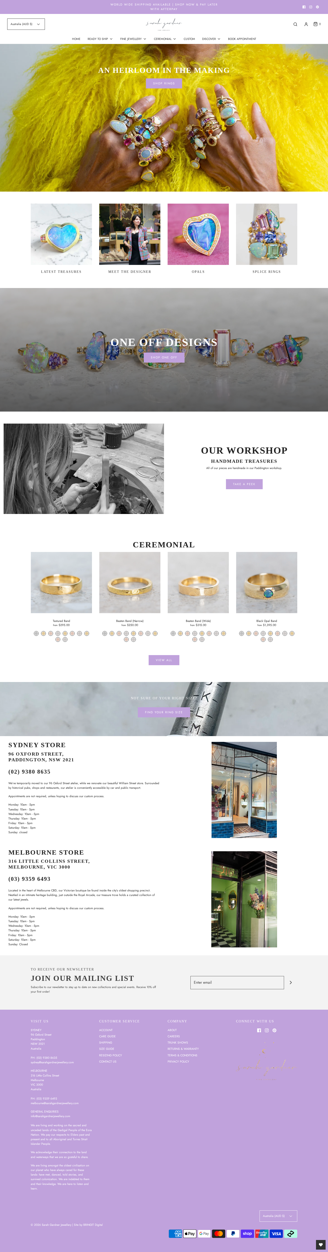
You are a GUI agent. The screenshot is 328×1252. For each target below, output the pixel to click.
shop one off (164, 358)
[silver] (36, 633)
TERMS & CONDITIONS (182, 1055)
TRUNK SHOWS (178, 1042)
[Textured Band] (61, 582)
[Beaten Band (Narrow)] (129, 582)
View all (164, 660)
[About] (129, 234)
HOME (76, 39)
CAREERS (174, 1036)
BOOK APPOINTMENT (242, 39)
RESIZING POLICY (110, 1055)
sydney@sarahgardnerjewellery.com (52, 1062)
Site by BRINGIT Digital (88, 1225)
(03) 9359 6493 (29, 879)
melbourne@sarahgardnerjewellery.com (55, 1103)
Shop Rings (164, 83)
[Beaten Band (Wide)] (198, 582)
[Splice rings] (266, 234)
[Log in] (306, 24)
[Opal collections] (198, 234)
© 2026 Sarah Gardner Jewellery (51, 1225)
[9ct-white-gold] (57, 633)
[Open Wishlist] (321, 1245)
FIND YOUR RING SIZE (164, 712)
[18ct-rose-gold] (57, 639)
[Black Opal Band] (266, 582)
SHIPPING (105, 1042)
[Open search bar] (295, 24)
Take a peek (244, 484)
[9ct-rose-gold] (50, 633)
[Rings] (164, 118)
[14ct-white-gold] (79, 633)
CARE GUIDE (107, 1036)
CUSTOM (189, 39)
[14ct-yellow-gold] (65, 633)
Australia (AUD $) (22, 24)
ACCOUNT (106, 1030)
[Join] (290, 982)
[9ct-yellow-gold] (43, 633)
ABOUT (172, 1030)
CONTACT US (107, 1061)
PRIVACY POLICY (178, 1061)
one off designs (164, 342)
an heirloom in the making (164, 70)
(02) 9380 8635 (29, 772)
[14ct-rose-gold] (72, 633)
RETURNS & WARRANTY (183, 1049)
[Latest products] (61, 234)
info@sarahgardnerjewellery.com (50, 1116)
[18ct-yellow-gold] (86, 633)
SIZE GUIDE (106, 1049)
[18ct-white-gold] (65, 639)
